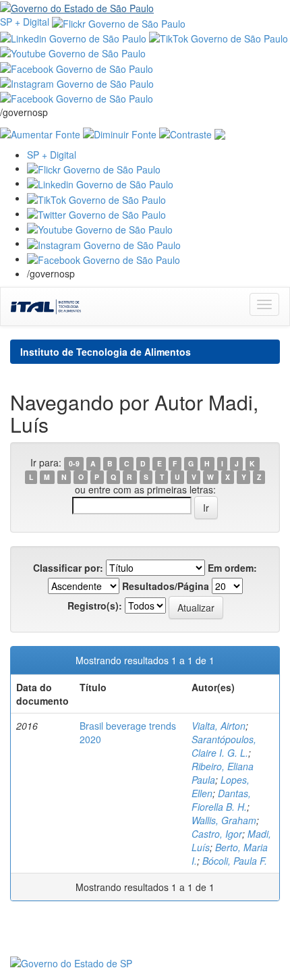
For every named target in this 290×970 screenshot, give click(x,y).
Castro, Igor (217, 833)
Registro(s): (94, 605)
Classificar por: (68, 567)
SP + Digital (24, 21)
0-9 (74, 463)
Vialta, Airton (218, 725)
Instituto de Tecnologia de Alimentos (105, 351)
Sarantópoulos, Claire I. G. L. (224, 745)
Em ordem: (232, 567)
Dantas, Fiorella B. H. (221, 799)
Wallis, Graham (224, 820)
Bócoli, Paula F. (234, 860)
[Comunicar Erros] (219, 132)
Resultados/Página (165, 586)
